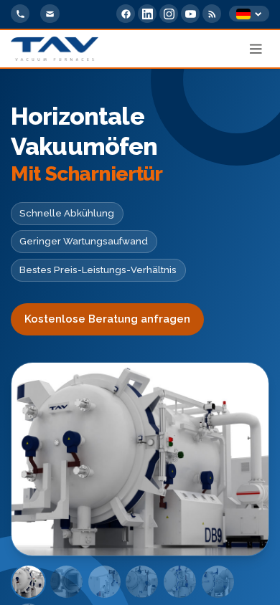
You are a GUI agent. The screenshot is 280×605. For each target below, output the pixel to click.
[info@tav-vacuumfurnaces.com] (49, 13)
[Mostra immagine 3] (104, 581)
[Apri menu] (256, 48)
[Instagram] (168, 13)
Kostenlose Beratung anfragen (107, 319)
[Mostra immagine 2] (66, 581)
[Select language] (249, 14)
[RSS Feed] (211, 13)
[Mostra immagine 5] (179, 581)
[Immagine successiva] (239, 459)
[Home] (54, 49)
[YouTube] (190, 13)
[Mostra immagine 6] (217, 581)
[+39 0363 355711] (20, 13)
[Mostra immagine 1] (28, 581)
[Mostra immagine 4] (141, 581)
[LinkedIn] (147, 13)
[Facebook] (125, 13)
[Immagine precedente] (40, 459)
